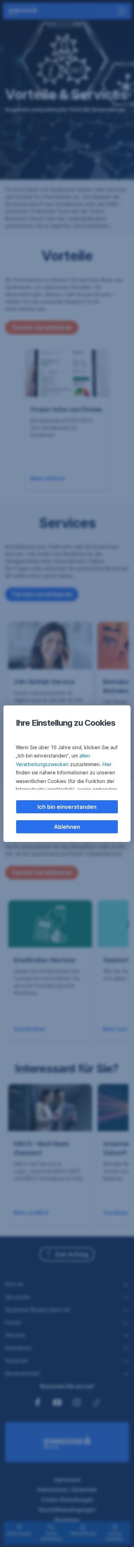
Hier (107, 764)
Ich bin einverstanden (67, 806)
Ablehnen (67, 826)
